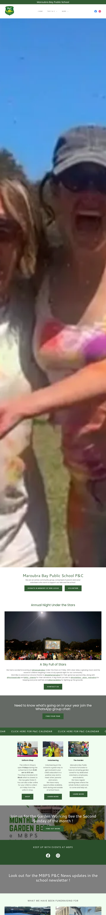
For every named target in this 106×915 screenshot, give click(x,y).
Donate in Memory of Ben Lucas (43, 588)
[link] (9, 11)
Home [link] (41, 11)
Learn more (78, 794)
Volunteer (73, 588)
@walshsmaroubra (52, 675)
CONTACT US (53, 687)
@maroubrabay (38, 670)
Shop (27, 797)
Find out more (53, 829)
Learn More (53, 797)
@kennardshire (54, 680)
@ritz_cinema (30, 677)
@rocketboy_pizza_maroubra (83, 677)
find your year (53, 716)
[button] (51, 11)
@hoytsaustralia (13, 677)
